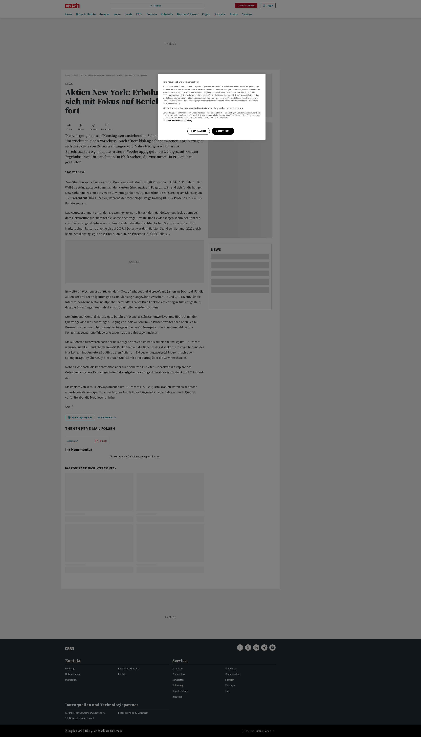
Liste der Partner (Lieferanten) (177, 120)
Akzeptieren (222, 131)
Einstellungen (198, 131)
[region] (212, 107)
